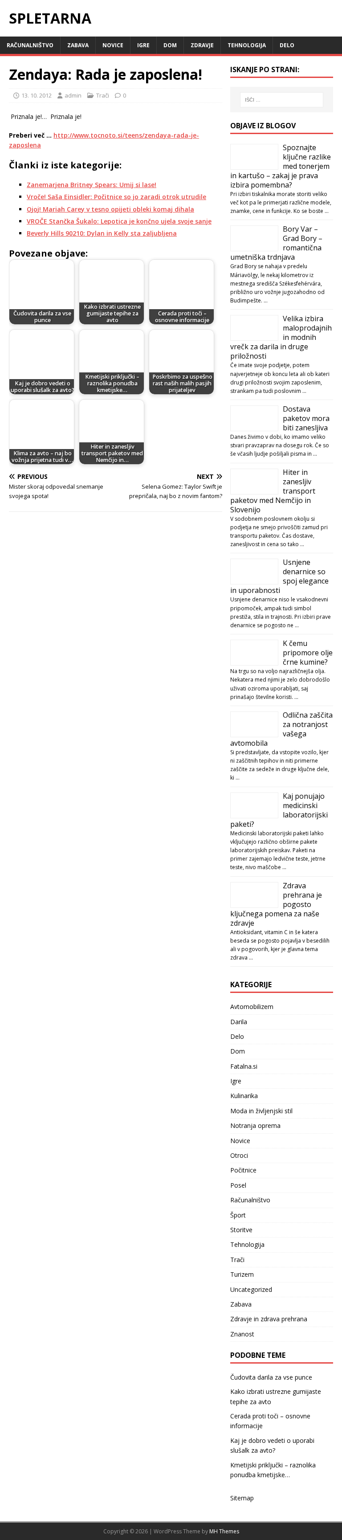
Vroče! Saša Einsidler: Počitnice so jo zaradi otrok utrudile (116, 196)
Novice (112, 45)
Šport (238, 1215)
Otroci (239, 1155)
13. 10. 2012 (36, 95)
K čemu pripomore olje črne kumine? (308, 652)
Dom (170, 45)
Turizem (242, 1274)
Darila (238, 1021)
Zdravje (202, 45)
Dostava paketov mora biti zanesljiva (306, 418)
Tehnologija (247, 45)
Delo (287, 45)
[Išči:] (282, 99)
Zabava (78, 45)
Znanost (242, 1334)
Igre (143, 45)
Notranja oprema (255, 1125)
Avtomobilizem (251, 1006)
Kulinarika (244, 1095)
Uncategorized (251, 1289)
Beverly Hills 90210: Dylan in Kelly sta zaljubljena (102, 233)
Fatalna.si (243, 1066)
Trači (102, 95)
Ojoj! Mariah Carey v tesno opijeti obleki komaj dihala (110, 209)
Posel (238, 1185)
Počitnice (243, 1170)
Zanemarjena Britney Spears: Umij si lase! (91, 184)
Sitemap (242, 1498)
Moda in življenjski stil (261, 1111)
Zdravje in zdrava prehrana (268, 1319)
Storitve (241, 1229)
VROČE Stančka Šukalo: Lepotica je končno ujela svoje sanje (119, 221)
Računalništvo (30, 45)
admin (73, 95)
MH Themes (224, 1531)
